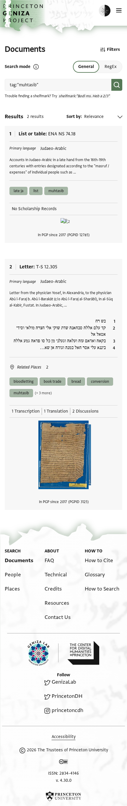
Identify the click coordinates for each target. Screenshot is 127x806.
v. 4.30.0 (63, 780)
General (86, 66)
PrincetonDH (67, 696)
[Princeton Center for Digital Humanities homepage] (83, 653)
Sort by (73, 116)
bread (76, 381)
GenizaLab (64, 682)
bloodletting (24, 381)
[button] (23, 16)
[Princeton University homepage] (63, 796)
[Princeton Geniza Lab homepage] (43, 653)
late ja (18, 191)
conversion (100, 381)
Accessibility (64, 736)
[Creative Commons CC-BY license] (63, 762)
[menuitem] (19, 560)
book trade (52, 381)
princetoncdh (67, 710)
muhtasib (56, 191)
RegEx (111, 66)
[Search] (116, 85)
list (35, 191)
